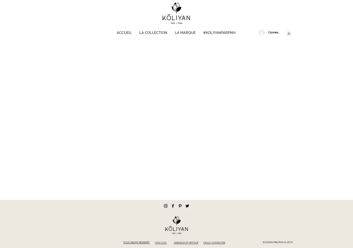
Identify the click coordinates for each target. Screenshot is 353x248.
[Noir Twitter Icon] (187, 205)
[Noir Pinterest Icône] (180, 205)
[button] (289, 32)
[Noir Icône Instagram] (165, 205)
